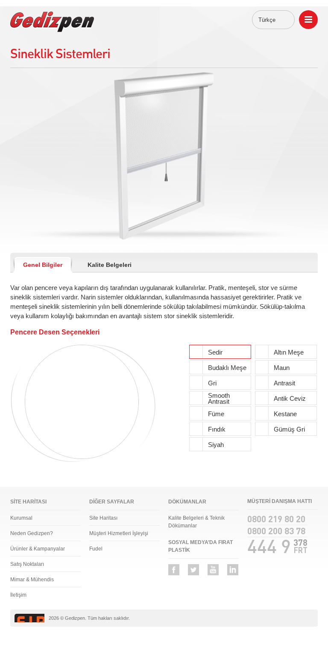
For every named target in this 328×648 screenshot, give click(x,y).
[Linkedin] (232, 569)
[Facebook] (173, 569)
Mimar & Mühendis (32, 580)
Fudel (95, 549)
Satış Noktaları (27, 564)
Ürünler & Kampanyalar (37, 549)
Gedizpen (52, 22)
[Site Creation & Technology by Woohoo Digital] (301, 618)
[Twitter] (193, 569)
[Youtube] (213, 569)
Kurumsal (21, 518)
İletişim (18, 595)
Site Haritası (103, 518)
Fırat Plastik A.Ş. (29, 618)
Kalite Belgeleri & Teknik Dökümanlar (196, 522)
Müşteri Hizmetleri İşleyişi (118, 533)
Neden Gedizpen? (31, 533)
